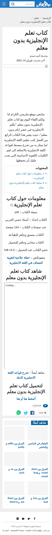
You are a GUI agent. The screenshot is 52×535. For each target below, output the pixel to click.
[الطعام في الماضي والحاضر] (38, 433)
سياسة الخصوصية (17, 530)
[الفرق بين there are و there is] (14, 488)
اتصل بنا (6, 530)
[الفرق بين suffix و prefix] (14, 433)
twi (29, 518)
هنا (18, 398)
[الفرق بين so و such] (14, 459)
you (23, 518)
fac (34, 518)
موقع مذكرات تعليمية (34, 530)
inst (18, 518)
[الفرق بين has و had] (38, 488)
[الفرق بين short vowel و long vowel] (38, 459)
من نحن (46, 530)
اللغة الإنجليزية (36, 406)
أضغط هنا (30, 398)
